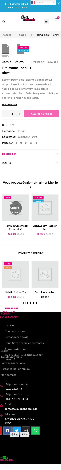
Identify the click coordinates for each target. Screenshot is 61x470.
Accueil (7, 34)
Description (9, 153)
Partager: (8, 142)
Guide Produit (9, 104)
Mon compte (8, 374)
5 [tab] (36, 303)
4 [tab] (33, 303)
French (39, 2)
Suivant (52, 62)
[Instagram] (26, 430)
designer (22, 136)
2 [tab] (27, 303)
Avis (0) (6, 162)
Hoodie (21, 34)
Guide (4, 350)
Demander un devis (16, 336)
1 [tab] (24, 303)
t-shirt (33, 136)
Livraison (10, 325)
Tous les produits (11, 356)
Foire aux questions (13, 362)
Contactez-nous (15, 331)
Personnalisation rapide (15, 368)
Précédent (39, 62)
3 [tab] (30, 303)
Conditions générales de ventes (24, 342)
